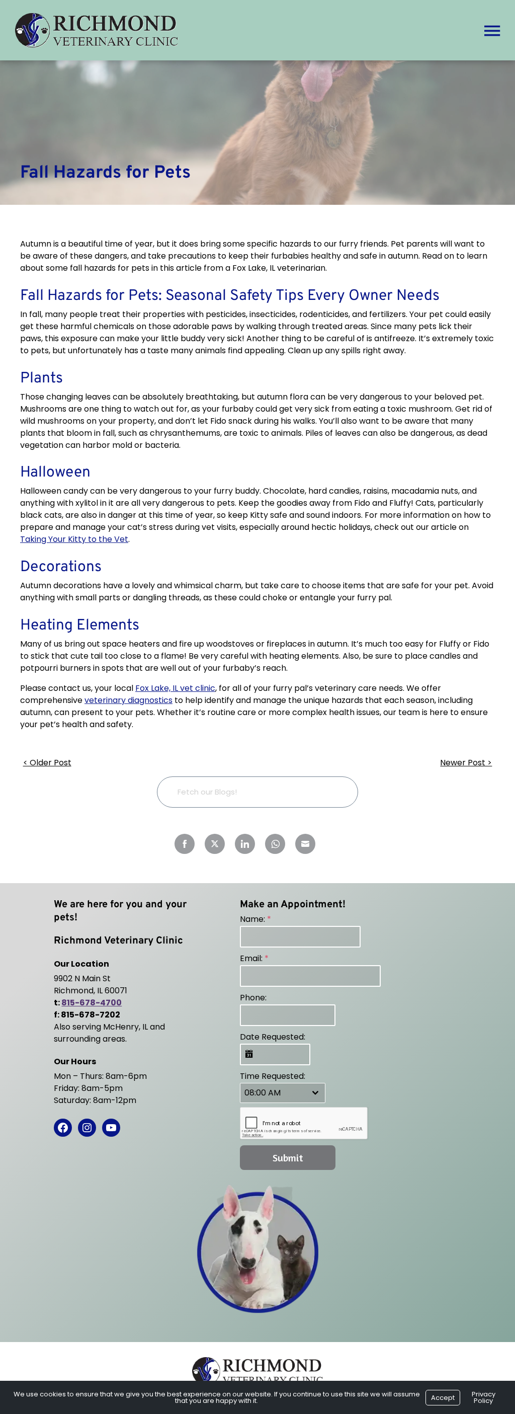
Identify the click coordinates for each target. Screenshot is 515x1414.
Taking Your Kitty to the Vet (74, 539)
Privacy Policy (483, 1397)
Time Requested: (272, 1076)
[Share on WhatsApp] (275, 844)
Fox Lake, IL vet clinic (175, 688)
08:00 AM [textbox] (262, 1092)
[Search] (335, 791)
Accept (443, 1397)
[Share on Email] (305, 844)
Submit (288, 1157)
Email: (254, 958)
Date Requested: (272, 1037)
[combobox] (282, 1093)
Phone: (253, 997)
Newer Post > (466, 762)
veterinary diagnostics (128, 700)
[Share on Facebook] (185, 844)
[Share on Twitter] (215, 844)
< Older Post (47, 762)
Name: (255, 919)
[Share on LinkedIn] (245, 844)
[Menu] (492, 30)
